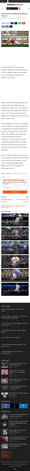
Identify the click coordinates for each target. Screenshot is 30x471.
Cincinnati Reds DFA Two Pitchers (10, 337)
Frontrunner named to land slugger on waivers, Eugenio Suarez (17, 372)
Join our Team (6, 452)
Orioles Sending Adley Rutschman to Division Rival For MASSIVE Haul (14, 222)
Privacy (4, 454)
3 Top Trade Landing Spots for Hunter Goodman (14, 278)
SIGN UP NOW (15, 192)
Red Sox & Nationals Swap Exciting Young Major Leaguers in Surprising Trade (14, 263)
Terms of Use (6, 457)
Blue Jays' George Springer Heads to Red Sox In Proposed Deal (14, 291)
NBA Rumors (20, 206)
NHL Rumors (5, 207)
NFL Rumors (10, 206)
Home (2, 8)
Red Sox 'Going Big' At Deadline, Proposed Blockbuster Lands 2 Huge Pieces (12, 249)
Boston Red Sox (23, 18)
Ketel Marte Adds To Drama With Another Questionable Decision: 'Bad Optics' (18, 423)
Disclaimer (5, 455)
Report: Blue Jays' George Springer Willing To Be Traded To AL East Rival (14, 235)
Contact (4, 451)
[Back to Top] (15, 469)
